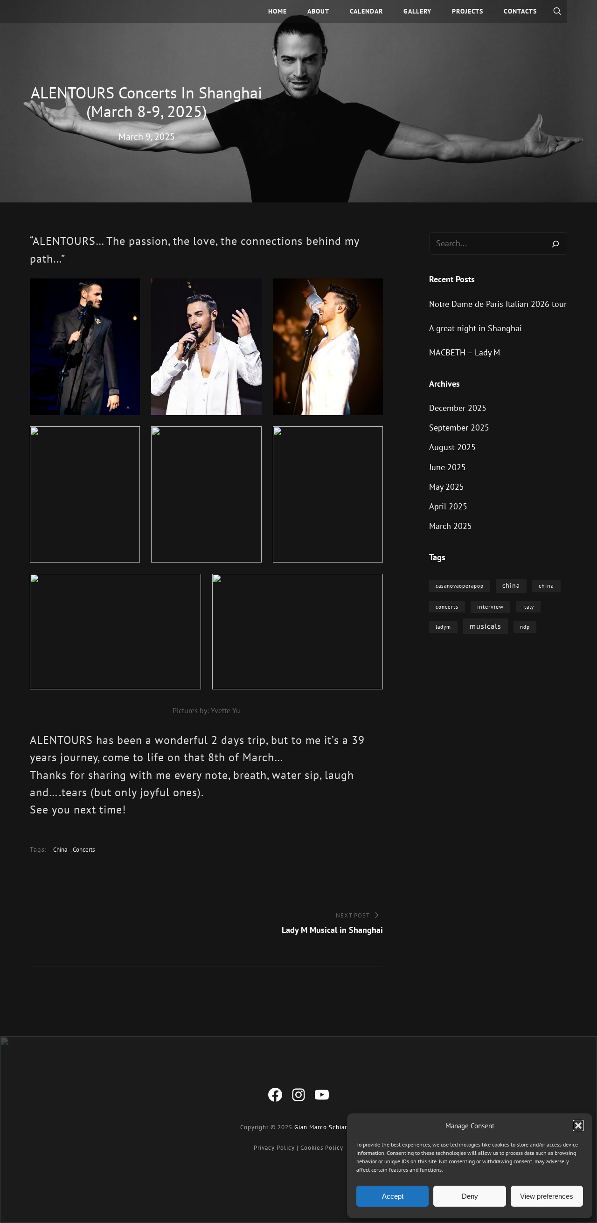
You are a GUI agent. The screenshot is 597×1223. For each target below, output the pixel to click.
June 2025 (447, 467)
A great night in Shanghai (475, 328)
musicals (485, 626)
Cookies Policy (321, 1148)
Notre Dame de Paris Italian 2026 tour (498, 304)
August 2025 (452, 447)
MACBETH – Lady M (464, 352)
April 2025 (448, 506)
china (60, 850)
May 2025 (446, 486)
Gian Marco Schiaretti (325, 1127)
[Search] (555, 243)
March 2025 (450, 526)
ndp (525, 627)
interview (490, 606)
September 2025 (459, 427)
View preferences (546, 1196)
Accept (392, 1196)
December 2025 (457, 408)
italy (528, 607)
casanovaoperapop (460, 586)
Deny (470, 1196)
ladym (443, 627)
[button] (578, 1125)
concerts (84, 850)
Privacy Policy (274, 1148)
